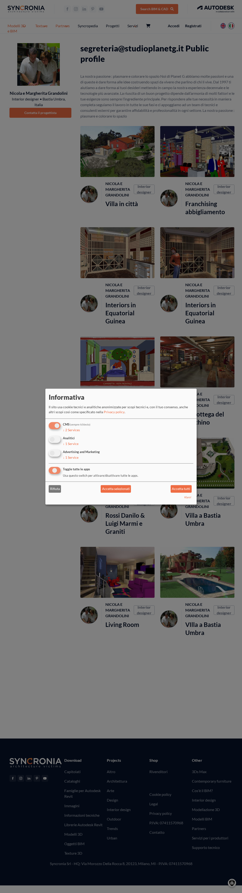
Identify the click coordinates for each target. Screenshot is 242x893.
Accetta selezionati (116, 489)
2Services (71, 430)
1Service (70, 444)
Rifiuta (55, 489)
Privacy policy (114, 412)
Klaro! (187, 497)
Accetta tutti (181, 489)
